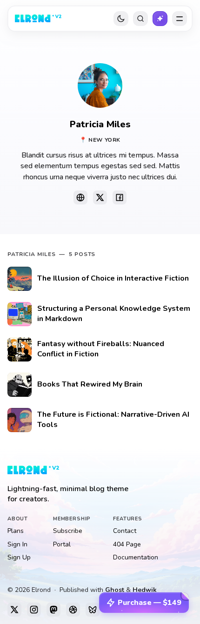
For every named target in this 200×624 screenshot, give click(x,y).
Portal (62, 544)
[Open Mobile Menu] (179, 18)
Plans (15, 530)
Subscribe (67, 530)
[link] (38, 18)
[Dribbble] (73, 610)
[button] (144, 602)
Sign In (17, 544)
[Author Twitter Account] (100, 197)
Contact (124, 530)
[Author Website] (80, 197)
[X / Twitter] (14, 610)
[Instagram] (34, 610)
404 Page (127, 544)
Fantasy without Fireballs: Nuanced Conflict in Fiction (100, 350)
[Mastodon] (53, 610)
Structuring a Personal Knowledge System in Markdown (113, 314)
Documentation (135, 557)
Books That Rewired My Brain (89, 385)
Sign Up (19, 557)
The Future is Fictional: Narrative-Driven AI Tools (113, 420)
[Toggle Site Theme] (120, 18)
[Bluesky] (93, 610)
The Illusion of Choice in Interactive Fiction (113, 279)
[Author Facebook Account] (120, 197)
